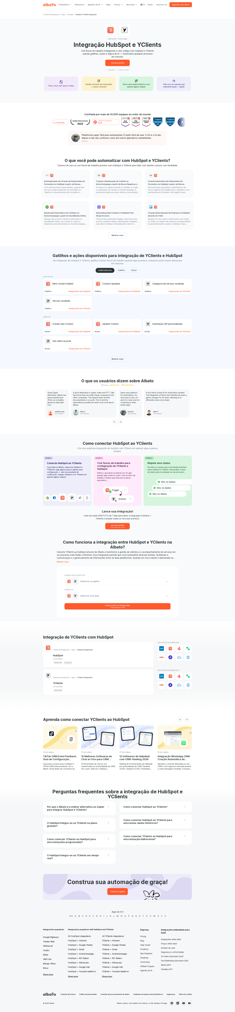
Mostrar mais (117, 235)
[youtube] (183, 1003)
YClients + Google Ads (112, 967)
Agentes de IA (146, 970)
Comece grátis (117, 63)
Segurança (171, 994)
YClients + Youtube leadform (115, 971)
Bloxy (45, 968)
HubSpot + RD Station (78, 958)
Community (145, 962)
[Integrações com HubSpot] (170, 648)
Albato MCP (166, 965)
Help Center (145, 945)
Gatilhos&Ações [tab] (105, 270)
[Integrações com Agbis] (161, 657)
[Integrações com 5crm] (188, 648)
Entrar (150, 4)
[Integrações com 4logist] (179, 648)
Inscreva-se (161, 4)
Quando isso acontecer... (75, 575)
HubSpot (70, 14)
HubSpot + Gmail (76, 949)
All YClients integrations (113, 936)
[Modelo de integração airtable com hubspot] (117, 183)
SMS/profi (48, 946)
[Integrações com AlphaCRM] (188, 657)
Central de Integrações (51, 14)
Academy (144, 949)
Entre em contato (185, 994)
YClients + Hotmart (111, 940)
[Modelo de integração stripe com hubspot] (117, 215)
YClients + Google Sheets (114, 945)
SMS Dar (47, 959)
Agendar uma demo (180, 4)
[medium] (189, 1003)
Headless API (166, 969)
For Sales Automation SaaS (172, 956)
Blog (142, 941)
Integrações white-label (171, 939)
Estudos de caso (168, 948)
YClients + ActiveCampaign (114, 954)
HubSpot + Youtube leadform (82, 971)
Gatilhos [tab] (121, 270)
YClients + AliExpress (112, 962)
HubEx (46, 950)
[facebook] (171, 1003)
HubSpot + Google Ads (79, 967)
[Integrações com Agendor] (170, 657)
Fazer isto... (69, 590)
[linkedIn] (177, 1003)
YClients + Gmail (109, 949)
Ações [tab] (134, 270)
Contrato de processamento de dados (115, 994)
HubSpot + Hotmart (77, 940)
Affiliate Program (147, 966)
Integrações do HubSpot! (79, 291)
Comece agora (117, 891)
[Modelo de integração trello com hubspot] (169, 215)
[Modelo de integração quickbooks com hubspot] (65, 215)
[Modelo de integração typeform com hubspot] (65, 183)
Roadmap (144, 958)
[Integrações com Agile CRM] (179, 657)
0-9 (71, 916)
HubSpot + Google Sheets (80, 945)
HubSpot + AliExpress (78, 962)
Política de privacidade (88, 994)
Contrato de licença (68, 994)
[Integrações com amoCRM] (161, 648)
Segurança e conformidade (172, 952)
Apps (108, 4)
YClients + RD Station (112, 958)
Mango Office (49, 963)
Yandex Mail (48, 941)
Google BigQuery (51, 937)
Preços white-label (169, 944)
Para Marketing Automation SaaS (174, 961)
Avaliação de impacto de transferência (148, 994)
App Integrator (146, 953)
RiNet (45, 955)
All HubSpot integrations (79, 936)
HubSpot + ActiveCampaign (81, 954)
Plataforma (79, 4)
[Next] (120, 421)
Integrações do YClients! (179, 291)
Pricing (143, 936)
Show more (48, 974)
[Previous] (114, 421)
